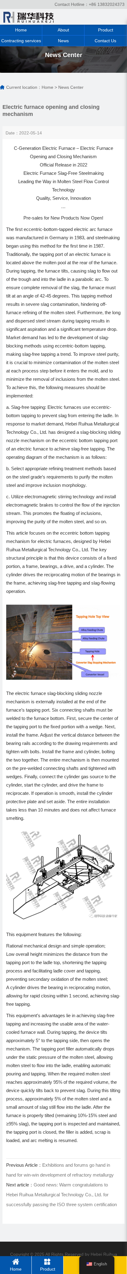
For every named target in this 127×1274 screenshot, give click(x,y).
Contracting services (21, 40)
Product (105, 29)
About (63, 29)
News (63, 40)
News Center (71, 87)
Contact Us (105, 40)
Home (21, 29)
